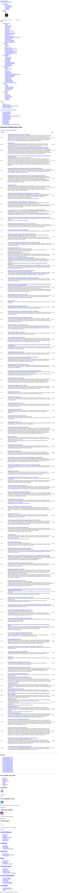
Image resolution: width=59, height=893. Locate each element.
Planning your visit (8, 77)
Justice (4, 785)
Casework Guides (6, 123)
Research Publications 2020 (8, 759)
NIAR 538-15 (29, 702)
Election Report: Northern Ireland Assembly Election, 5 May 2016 (18, 503)
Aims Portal (7, 9)
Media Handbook (8, 64)
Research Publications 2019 (8, 760)
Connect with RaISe (6, 118)
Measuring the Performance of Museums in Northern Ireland (19, 676)
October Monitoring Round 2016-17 (14, 247)
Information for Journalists (10, 63)
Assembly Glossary (8, 79)
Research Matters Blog (7, 119)
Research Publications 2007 (8, 771)
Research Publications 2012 (8, 766)
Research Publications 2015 (8, 763)
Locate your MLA (8, 47)
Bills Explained (5, 846)
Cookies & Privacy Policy (7, 888)
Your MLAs (5, 43)
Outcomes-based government (13, 470)
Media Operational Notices (10, 62)
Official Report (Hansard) (9, 33)
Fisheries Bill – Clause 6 (12, 698)
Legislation (7, 29)
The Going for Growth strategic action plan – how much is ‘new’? (20, 609)
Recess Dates (5, 840)
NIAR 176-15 (29, 709)
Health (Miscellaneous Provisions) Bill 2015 (16, 688)
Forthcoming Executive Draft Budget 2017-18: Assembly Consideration (21, 257)
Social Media (7, 60)
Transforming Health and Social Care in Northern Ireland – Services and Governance (23, 477)
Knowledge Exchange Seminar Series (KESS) (11, 115)
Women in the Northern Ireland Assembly (36, 551)
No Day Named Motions (9, 40)
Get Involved (7, 71)
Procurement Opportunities (8, 883)
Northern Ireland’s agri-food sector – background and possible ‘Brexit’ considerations (23, 311)
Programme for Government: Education (15, 444)
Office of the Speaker (9, 38)
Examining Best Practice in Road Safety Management (17, 324)
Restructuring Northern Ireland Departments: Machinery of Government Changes (22, 737)
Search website (3, 20)
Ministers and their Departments (11, 52)
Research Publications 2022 (8, 757)
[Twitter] (6, 16)
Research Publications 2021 (8, 758)
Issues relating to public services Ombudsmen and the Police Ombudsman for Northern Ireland (25, 168)
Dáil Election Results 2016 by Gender (15, 541)
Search (1, 796)
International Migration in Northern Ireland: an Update (17, 485)
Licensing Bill (10, 656)
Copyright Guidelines (7, 878)
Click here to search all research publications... (8, 130)
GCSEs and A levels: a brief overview (15, 409)
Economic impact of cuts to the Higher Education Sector (18, 527)
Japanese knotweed (11, 142)
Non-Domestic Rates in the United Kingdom (16, 351)
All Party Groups (8, 53)
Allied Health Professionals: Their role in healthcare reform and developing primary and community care (27, 175)
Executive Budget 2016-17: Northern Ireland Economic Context (19, 746)
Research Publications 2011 (8, 767)
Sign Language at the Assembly (11, 82)
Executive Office (6, 781)
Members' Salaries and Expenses (11, 48)
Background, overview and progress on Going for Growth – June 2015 (21, 597)
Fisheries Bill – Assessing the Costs (14, 712)
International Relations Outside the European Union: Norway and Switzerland (22, 223)
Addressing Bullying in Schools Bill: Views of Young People (19, 661)
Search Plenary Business (9, 30)
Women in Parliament (9, 80)
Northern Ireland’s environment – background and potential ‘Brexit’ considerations (31, 272)
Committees (7, 8)
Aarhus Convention (11, 300)
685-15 (9, 705)
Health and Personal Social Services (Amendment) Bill (18, 673)
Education (4, 780)
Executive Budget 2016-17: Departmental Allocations (17, 727)
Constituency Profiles (7, 112)
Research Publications (7, 106)
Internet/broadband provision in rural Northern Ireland (17, 305)
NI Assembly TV (8, 58)
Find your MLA (6, 853)
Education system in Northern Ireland (14, 451)
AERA (4, 777)
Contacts (4, 10)
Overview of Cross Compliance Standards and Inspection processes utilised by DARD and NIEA (25, 646)
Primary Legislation (8, 6)
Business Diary (8, 5)
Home (4, 103)
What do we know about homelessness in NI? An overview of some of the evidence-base (24, 464)
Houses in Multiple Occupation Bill (14, 639)
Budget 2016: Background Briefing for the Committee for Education (20, 317)
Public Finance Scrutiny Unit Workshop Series (11, 124)
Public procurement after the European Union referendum (18, 364)
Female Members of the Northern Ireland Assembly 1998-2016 (19, 548)
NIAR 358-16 (35, 326)
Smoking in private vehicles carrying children (16, 569)
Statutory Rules (5, 847)
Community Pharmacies (12, 184)
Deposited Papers (6, 114)
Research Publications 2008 (8, 770)
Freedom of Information (7, 882)
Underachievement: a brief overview (14, 396)
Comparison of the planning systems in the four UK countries (19, 667)
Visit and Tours (5, 868)
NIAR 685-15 (10, 711)
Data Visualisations (6, 121)
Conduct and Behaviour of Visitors (9, 872)
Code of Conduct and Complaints (11, 50)
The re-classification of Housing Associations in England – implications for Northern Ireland (24, 370)
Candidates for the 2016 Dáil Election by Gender (17, 580)
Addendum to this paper (12, 621)
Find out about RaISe (7, 111)
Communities (5, 778)
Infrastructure (5, 784)
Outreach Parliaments (9, 81)
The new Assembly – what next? (14, 513)
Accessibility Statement (7, 887)
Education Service (8, 72)
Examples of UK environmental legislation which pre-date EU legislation (21, 270)
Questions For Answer (9, 36)
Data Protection (5, 879)
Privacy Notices (6, 120)
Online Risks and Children (12, 683)
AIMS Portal (7, 27)
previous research (47, 387)
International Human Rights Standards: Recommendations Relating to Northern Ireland (23, 193)
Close (2, 101)
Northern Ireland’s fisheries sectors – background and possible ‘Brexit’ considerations (23, 277)
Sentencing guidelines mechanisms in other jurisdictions (18, 229)
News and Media (6, 55)
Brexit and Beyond (6, 839)
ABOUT (4, 83)
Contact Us (2, 829)
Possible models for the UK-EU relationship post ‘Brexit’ (18, 427)
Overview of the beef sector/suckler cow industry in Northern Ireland (20, 562)
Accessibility (4, 885)
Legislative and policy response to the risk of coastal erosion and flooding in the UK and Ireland (25, 457)
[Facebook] (5, 18)
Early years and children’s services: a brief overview (17, 415)
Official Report (8, 7)
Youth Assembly (8, 73)
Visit (6, 69)
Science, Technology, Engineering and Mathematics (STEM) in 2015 (20, 632)
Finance (4, 782)
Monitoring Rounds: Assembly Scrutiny (15, 252)
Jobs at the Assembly (9, 88)
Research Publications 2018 (8, 761)
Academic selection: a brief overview (14, 421)
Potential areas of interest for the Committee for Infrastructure (19, 491)
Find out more (3, 807)
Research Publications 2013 (8, 765)
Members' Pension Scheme (10, 51)
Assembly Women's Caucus (10, 42)
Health (4, 783)
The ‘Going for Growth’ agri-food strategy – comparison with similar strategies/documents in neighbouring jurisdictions (29, 604)
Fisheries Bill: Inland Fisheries (13, 706)
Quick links (5, 92)
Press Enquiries (8, 61)
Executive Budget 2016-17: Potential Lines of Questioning (18, 719)
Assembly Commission (9, 86)
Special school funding (12, 534)
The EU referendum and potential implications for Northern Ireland (20, 618)
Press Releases (7, 59)
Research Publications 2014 (8, 764)
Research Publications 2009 (8, 769)
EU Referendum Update (12, 436)
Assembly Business (6, 23)
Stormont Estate (8, 78)
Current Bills (5, 845)
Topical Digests (5, 122)
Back (6, 24)
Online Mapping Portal (7, 117)
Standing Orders (8, 39)
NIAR (12, 703)
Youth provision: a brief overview (14, 391)
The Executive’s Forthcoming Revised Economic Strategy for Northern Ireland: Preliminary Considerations (27, 217)
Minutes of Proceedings (9, 41)
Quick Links (5, 4)
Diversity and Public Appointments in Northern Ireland (18, 294)
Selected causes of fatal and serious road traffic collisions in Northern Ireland (21, 234)
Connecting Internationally (10, 75)
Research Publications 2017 (8, 762)
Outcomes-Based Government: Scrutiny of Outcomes (17, 385)
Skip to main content (4, 0)
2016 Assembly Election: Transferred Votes (15, 499)
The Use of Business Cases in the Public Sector (16, 337)
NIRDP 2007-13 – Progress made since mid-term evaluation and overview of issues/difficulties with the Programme (29, 555)
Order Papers (5, 836)
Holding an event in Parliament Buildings (12, 74)
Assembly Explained (9, 65)
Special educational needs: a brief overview (15, 403)
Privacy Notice (5, 880)
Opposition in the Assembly (10, 32)
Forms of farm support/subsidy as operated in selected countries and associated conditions (24, 242)
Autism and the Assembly (9, 76)
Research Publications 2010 (8, 768)
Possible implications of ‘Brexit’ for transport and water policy (19, 134)
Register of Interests (8, 49)
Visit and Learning (6, 66)
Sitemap (4, 890)
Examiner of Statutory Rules (8, 848)
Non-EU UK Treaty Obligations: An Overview (16, 332)
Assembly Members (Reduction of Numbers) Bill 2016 (18, 651)
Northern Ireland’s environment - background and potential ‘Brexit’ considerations (23, 357)
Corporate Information (9, 87)
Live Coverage (7, 28)
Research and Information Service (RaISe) (12, 37)
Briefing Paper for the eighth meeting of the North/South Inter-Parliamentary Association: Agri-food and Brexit (28, 147)
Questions (4, 835)
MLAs (6, 46)
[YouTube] (5, 13)
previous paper (14, 488)
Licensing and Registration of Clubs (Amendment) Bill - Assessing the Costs (22, 201)
